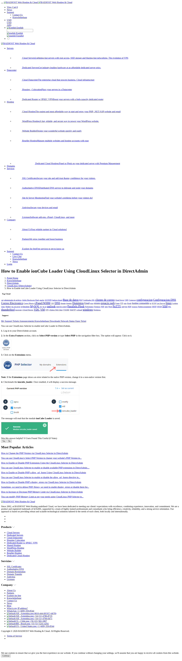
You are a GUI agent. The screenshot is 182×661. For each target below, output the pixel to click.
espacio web (108, 303)
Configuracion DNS (164, 299)
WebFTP (73, 310)
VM (42, 309)
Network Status (68, 321)
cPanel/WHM (42, 303)
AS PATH (48, 300)
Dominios (78, 303)
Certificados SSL (89, 300)
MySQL (34, 306)
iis (150, 303)
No (9, 441)
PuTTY (117, 306)
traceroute (18, 310)
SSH (164, 306)
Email (87, 303)
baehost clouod (57, 300)
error (91, 303)
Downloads (55, 321)
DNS (57, 303)
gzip (125, 303)
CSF (52, 303)
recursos (135, 307)
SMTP (154, 307)
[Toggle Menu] (2, 3)
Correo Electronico (12, 303)
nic (41, 307)
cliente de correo (105, 299)
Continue (6, 656)
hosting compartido (140, 303)
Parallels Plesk (75, 306)
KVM (154, 303)
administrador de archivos (12, 300)
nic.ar (44, 307)
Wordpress (97, 310)
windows (88, 309)
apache (42, 300)
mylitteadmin (25, 307)
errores (97, 303)
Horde (129, 303)
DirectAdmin (13, 283)
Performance (89, 307)
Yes (3, 441)
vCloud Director (27, 310)
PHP (102, 307)
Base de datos (71, 299)
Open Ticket (80, 321)
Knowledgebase (14, 280)
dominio (69, 303)
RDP (129, 307)
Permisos (97, 307)
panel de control (61, 307)
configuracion (144, 299)
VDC (37, 309)
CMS (126, 300)
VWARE (66, 310)
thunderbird (8, 309)
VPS (47, 310)
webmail (79, 310)
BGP (81, 300)
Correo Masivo (29, 303)
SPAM (159, 307)
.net (2, 300)
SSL (169, 307)
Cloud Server (119, 300)
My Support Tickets (10, 321)
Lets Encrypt (161, 303)
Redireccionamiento (144, 307)
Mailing (8, 307)
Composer (132, 300)
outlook (51, 306)
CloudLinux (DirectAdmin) (19, 286)
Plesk (110, 307)
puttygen (124, 307)
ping (106, 307)
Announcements (27, 321)
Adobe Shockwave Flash (30, 300)
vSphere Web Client (56, 310)
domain (63, 303)
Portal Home (12, 278)
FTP (121, 303)
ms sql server (15, 307)
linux (169, 303)
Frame (117, 303)
